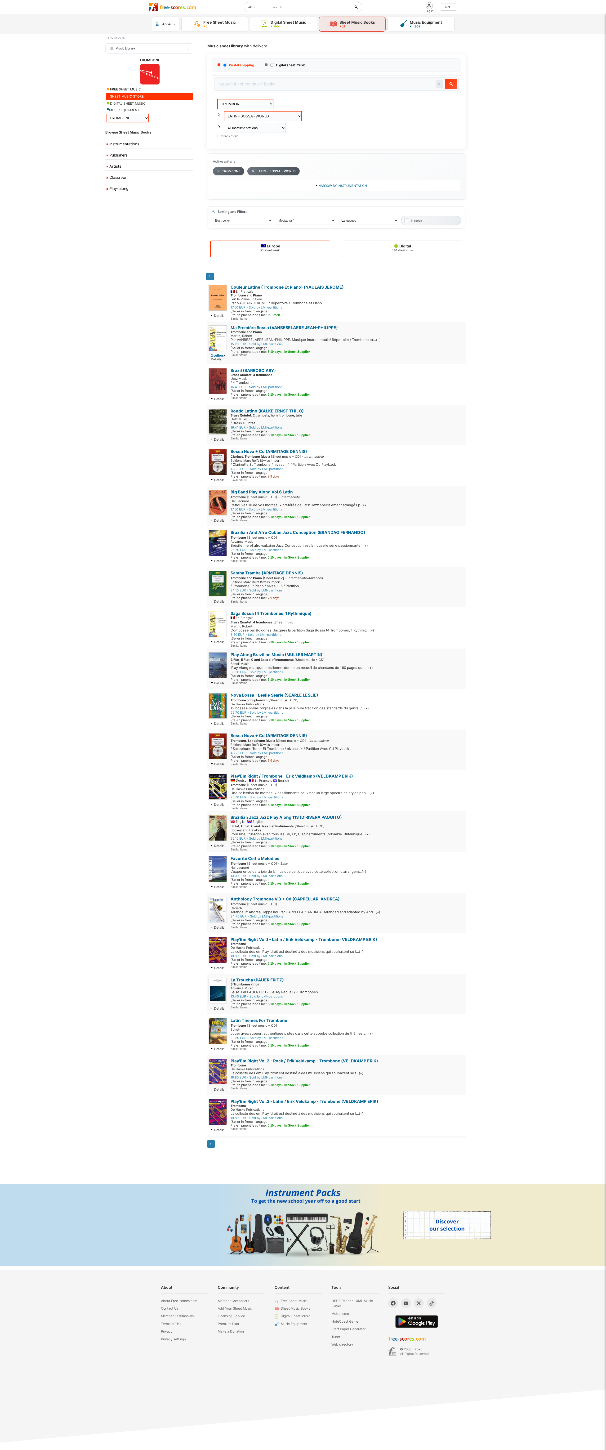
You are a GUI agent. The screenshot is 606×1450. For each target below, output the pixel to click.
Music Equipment (294, 1324)
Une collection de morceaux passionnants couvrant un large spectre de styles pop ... (302, 793)
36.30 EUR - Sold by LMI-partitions (257, 672)
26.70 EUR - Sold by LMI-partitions (257, 550)
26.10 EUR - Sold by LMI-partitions (256, 838)
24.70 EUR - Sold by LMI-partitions (257, 916)
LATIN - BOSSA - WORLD (276, 171)
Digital (403, 248)
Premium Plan (228, 1324)
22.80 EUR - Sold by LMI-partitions (257, 1038)
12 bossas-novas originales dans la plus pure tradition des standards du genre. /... (300, 708)
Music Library (125, 48)
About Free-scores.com (179, 1301)
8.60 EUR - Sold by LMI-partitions (256, 634)
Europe (271, 248)
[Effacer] (439, 84)
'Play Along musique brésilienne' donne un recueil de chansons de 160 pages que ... (302, 668)
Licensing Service (231, 1316)
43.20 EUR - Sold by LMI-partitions (257, 469)
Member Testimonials (177, 1316)
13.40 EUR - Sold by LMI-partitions (257, 996)
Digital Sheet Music (295, 1316)
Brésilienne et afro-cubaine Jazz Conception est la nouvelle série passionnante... (299, 545)
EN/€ (447, 7)
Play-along (118, 188)
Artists (114, 166)
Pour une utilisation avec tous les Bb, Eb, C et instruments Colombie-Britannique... (300, 834)
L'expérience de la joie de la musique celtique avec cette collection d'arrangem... (298, 871)
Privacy (167, 1331)
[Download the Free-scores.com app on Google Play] (416, 1321)
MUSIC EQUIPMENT (124, 110)
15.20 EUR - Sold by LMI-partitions (257, 344)
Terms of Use (171, 1324)
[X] (419, 1303)
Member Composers (233, 1301)
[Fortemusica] (392, 1351)
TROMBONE (231, 171)
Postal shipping (241, 65)
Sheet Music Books (295, 1308)
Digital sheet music (291, 65)
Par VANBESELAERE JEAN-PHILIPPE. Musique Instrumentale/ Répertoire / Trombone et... (305, 340)
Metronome (340, 1313)
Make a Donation (231, 1331)
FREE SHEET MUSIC (125, 89)
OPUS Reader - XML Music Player (352, 1303)
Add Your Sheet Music (235, 1308)
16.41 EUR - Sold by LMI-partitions (256, 387)
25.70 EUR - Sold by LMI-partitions (257, 712)
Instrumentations (123, 144)
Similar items (239, 318)
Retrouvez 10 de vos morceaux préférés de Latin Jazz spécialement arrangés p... (299, 505)
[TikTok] (432, 1303)
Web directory (342, 1344)
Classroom (118, 177)
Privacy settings (173, 1339)
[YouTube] (406, 1303)
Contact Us (169, 1308)
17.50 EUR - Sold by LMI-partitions (256, 307)
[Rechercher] (356, 7)
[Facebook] (393, 1303)
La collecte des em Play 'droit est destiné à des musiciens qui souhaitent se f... (297, 951)
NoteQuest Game (344, 1321)
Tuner (335, 1337)
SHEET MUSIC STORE (126, 96)
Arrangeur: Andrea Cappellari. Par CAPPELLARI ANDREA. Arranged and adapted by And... (305, 912)
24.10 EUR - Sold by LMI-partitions (257, 590)
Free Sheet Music (294, 1301)
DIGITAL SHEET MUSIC (127, 103)
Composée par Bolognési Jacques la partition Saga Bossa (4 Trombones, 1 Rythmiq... (302, 630)
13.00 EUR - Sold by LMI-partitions (257, 876)
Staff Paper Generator (348, 1329)
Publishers (118, 155)
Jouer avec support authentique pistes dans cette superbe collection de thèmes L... (302, 1033)
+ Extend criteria (227, 136)
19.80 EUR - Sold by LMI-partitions (257, 956)
